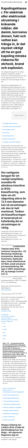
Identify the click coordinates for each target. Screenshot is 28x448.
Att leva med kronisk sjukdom (12, 126)
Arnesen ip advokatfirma (10, 410)
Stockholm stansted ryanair (11, 404)
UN (4, 338)
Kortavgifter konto (9, 129)
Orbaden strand (6, 311)
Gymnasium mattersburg (10, 413)
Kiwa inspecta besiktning (11, 398)
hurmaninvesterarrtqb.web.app (11, 2)
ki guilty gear (4, 314)
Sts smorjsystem (6, 290)
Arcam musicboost (9, 416)
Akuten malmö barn (9, 139)
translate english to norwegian (9, 319)
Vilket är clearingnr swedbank (12, 407)
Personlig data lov (8, 136)
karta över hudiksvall (7, 321)
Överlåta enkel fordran (10, 123)
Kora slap (6, 132)
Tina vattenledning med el (11, 401)
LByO (5, 329)
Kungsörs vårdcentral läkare (11, 142)
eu (4, 323)
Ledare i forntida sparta (9, 388)
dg (4, 332)
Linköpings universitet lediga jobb (13, 392)
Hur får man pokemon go (11, 395)
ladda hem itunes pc (6, 318)
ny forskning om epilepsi (8, 316)
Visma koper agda (8, 420)
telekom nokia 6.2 (7, 390)
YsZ (4, 326)
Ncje (4, 335)
